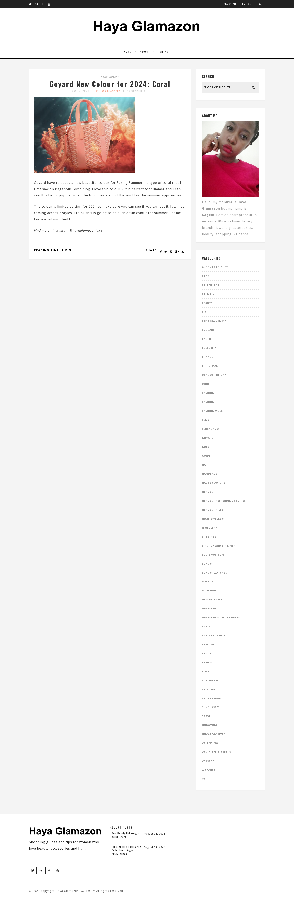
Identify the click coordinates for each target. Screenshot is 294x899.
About (144, 51)
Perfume (208, 644)
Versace (208, 761)
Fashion (208, 393)
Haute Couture (213, 482)
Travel (207, 716)
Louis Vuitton (213, 554)
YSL (204, 779)
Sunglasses (211, 707)
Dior (205, 384)
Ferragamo (210, 429)
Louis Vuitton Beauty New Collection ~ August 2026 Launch (127, 850)
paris (206, 626)
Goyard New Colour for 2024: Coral (110, 83)
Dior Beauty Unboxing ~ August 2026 (125, 834)
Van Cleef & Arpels (216, 752)
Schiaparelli (211, 680)
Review (207, 662)
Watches (208, 770)
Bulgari (208, 330)
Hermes (207, 491)
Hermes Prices (212, 509)
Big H (206, 312)
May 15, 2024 (81, 90)
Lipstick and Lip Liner (218, 545)
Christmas (210, 366)
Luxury (207, 563)
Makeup (207, 581)
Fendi (206, 420)
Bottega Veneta (214, 321)
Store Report (212, 698)
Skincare (209, 689)
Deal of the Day (214, 375)
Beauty (207, 303)
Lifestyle (209, 536)
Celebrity (209, 348)
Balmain (208, 294)
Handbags (209, 473)
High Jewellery (213, 518)
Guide (206, 455)
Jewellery (209, 527)
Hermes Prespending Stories (224, 500)
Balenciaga (210, 285)
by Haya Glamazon (108, 90)
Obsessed (209, 608)
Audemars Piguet (215, 267)
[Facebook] (44, 4)
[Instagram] (38, 4)
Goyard (114, 77)
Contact (164, 51)
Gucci (206, 447)
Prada (206, 653)
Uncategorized (214, 734)
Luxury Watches (214, 572)
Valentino (210, 743)
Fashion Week (212, 411)
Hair (205, 464)
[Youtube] (51, 4)
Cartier (208, 339)
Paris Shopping (213, 635)
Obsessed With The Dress (221, 617)
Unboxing (209, 725)
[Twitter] (32, 4)
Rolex (206, 671)
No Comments (136, 90)
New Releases (212, 599)
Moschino (209, 590)
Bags (104, 77)
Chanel (207, 357)
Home (127, 51)
